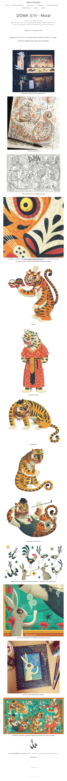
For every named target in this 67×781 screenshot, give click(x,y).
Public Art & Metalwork (18, 5)
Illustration (40, 5)
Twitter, (29, 753)
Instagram (41, 753)
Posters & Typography (52, 5)
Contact (43, 8)
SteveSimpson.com (53, 753)
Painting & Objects (26, 7)
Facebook (34, 753)
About (36, 8)
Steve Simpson (33, 2)
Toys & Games (30, 5)
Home (7, 5)
